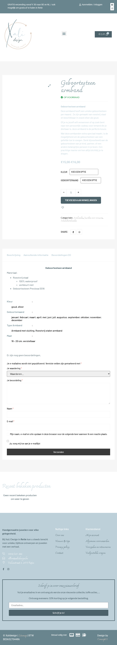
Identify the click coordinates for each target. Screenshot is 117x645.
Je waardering (14, 368)
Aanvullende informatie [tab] (35, 254)
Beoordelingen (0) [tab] (61, 254)
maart (32, 317)
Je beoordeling (15, 380)
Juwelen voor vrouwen (93, 218)
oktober (85, 317)
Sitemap (23, 635)
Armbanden (78, 218)
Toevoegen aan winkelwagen (81, 200)
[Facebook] (112, 5)
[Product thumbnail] (49, 86)
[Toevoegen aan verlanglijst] (63, 207)
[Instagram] (112, 8)
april (39, 317)
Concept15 (102, 639)
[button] (64, 33)
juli (54, 317)
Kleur (64, 172)
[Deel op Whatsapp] (79, 231)
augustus (62, 317)
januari (15, 317)
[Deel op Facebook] (73, 232)
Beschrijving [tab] (13, 254)
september (74, 317)
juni (49, 317)
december (16, 320)
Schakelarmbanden (69, 221)
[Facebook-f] (3, 569)
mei (44, 317)
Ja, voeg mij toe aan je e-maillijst (24, 443)
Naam (10, 408)
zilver (21, 306)
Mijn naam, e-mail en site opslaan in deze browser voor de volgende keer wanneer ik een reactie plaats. (58, 434)
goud (14, 306)
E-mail (10, 421)
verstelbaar (29, 341)
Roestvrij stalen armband (48, 330)
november (95, 317)
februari (24, 317)
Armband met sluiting (22, 330)
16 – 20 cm (16, 341)
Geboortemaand (69, 180)
